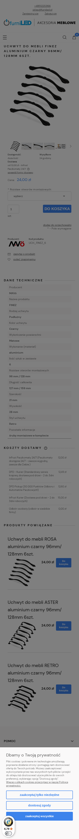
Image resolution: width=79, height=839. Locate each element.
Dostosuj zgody (39, 805)
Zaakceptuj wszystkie (39, 816)
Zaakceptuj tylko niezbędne (39, 794)
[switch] (8, 833)
